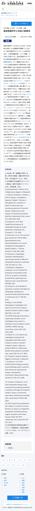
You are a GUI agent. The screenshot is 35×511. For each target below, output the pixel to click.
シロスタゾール (14, 83)
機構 (23, 480)
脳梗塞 (8, 62)
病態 (23, 485)
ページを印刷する (22, 23)
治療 (23, 487)
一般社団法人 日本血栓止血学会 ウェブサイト (17, 504)
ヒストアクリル (9, 15)
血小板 (6, 483)
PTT (2, 15)
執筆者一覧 (19, 497)
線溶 (5, 480)
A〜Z (4, 460)
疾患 (23, 483)
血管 (5, 485)
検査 (23, 490)
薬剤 (23, 492)
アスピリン (19, 81)
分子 (23, 478)
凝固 (5, 478)
